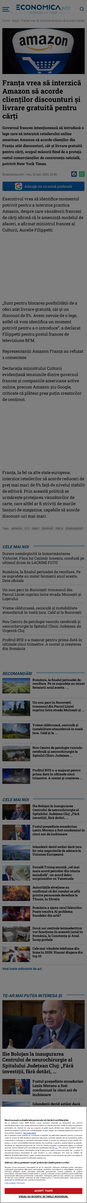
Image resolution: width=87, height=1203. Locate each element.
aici (56, 1148)
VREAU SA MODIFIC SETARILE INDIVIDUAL (43, 1196)
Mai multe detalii (29, 1133)
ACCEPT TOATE (43, 1190)
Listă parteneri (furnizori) (15, 1183)
